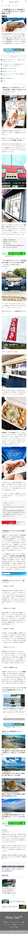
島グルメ (15, 869)
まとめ (4, 81)
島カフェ (10, 869)
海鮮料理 (10, 871)
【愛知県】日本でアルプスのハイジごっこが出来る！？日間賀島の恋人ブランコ (14, 856)
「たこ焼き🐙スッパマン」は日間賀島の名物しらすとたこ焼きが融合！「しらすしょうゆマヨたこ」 (14, 65)
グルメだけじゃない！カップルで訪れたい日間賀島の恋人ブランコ (14, 74)
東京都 (9, 813)
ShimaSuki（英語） (14, 927)
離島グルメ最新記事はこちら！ (9, 78)
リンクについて (7, 924)
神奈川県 (15, 749)
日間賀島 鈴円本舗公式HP (9, 239)
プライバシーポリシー (14, 922)
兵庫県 (7, 792)
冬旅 (10, 866)
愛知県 (14, 866)
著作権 (22, 922)
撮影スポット (11, 749)
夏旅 (7, 749)
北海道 (10, 792)
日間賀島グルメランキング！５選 (9, 71)
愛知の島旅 (21, 869)
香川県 (17, 792)
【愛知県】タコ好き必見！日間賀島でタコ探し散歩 (12, 855)
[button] (14, 932)
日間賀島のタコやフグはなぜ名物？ (10, 68)
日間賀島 (4, 871)
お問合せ (15, 924)
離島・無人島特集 (21, 866)
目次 (12, 56)
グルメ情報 (4, 749)
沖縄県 (9, 771)
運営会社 (6, 922)
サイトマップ (21, 924)
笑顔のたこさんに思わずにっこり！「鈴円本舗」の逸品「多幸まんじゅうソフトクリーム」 (14, 60)
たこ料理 (4, 869)
